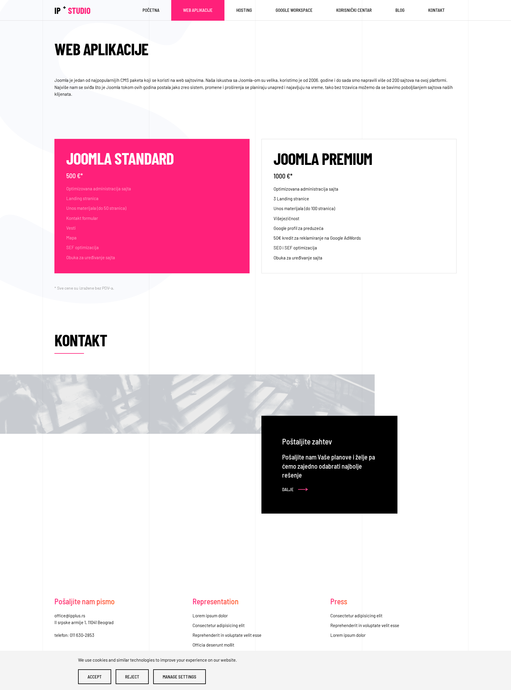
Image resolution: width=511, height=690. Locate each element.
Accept (95, 676)
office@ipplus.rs (69, 615)
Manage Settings (179, 676)
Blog (400, 10)
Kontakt (436, 10)
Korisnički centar (354, 10)
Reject (132, 676)
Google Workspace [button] (294, 10)
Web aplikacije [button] (198, 10)
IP (72, 9)
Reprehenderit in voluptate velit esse (227, 635)
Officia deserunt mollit (213, 644)
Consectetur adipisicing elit (219, 625)
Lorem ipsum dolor (210, 615)
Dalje (288, 489)
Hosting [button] (244, 10)
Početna (151, 10)
